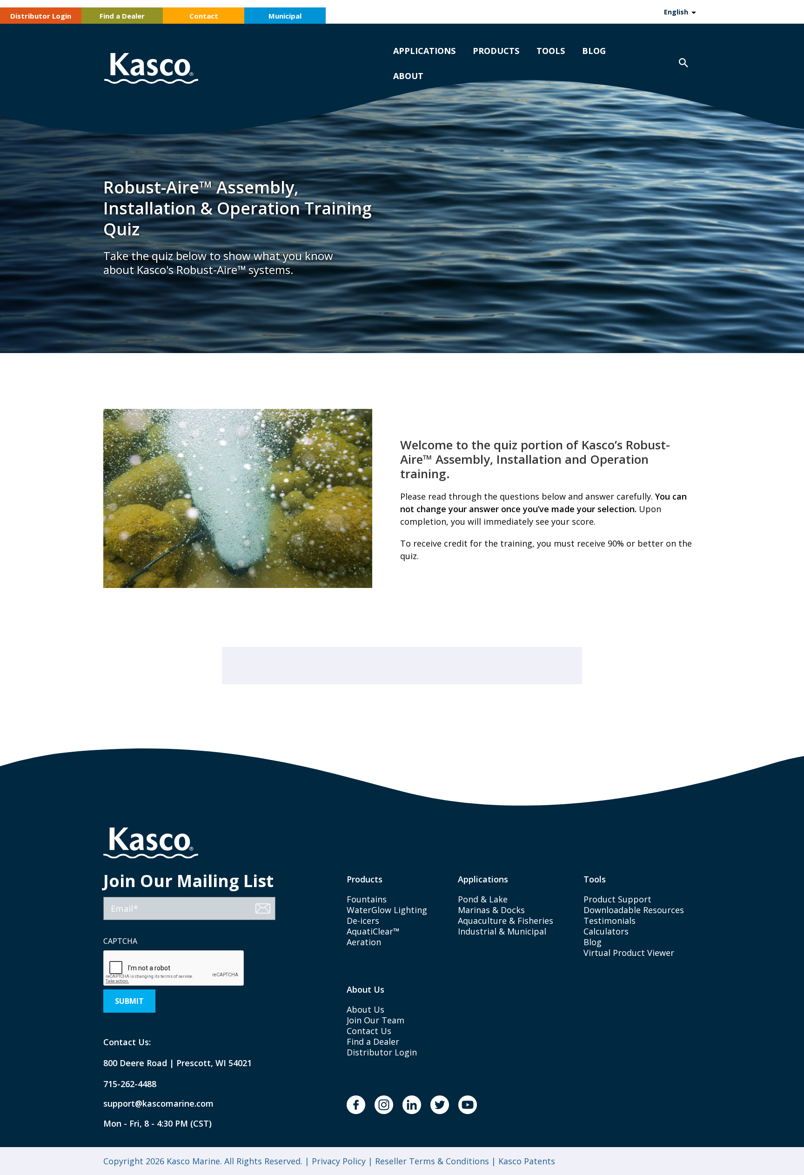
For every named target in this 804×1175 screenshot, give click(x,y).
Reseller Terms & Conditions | (434, 1161)
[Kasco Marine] (151, 69)
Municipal (285, 15)
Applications (424, 50)
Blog (594, 50)
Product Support (617, 899)
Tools (550, 50)
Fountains (367, 899)
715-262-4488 (129, 1084)
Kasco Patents (525, 1161)
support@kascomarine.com (150, 1103)
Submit (129, 1001)
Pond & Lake (483, 899)
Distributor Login (40, 15)
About (408, 75)
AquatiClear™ (373, 931)
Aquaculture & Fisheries (505, 920)
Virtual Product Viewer (628, 952)
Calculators (606, 931)
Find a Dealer (122, 15)
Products (496, 50)
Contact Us (369, 1030)
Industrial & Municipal (502, 931)
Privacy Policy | (341, 1161)
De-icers (363, 920)
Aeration (364, 942)
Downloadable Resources (633, 909)
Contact (203, 15)
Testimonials (609, 920)
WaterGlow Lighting (387, 909)
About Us (365, 1009)
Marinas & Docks (491, 909)
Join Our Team (375, 1020)
